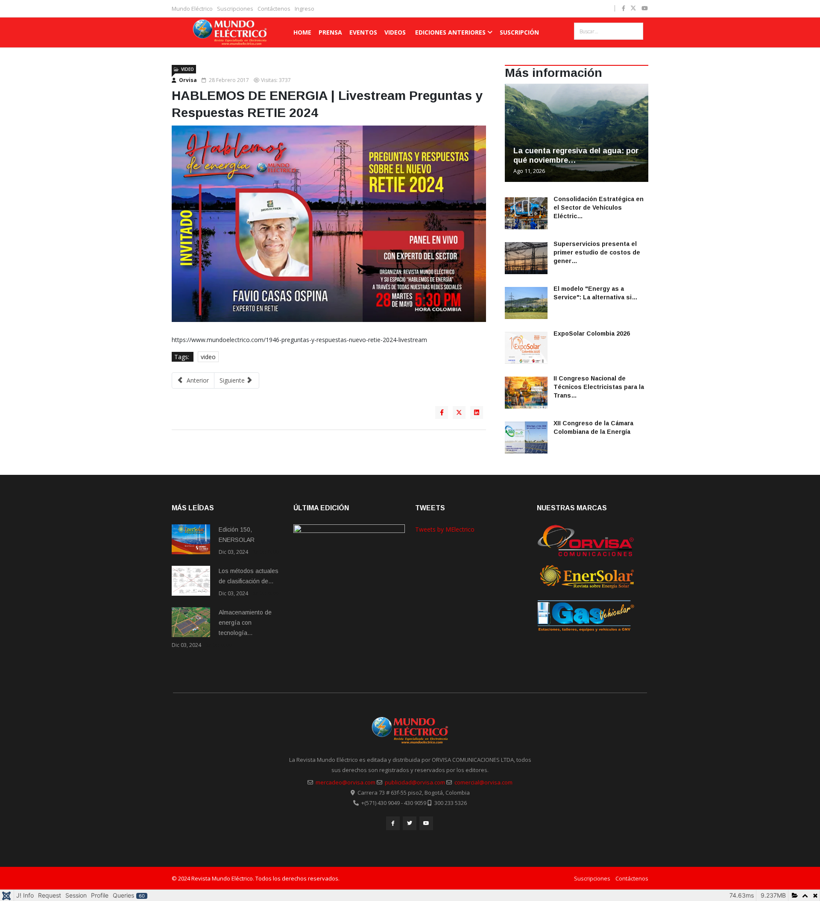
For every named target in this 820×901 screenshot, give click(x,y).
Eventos (363, 32)
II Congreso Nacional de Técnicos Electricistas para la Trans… (599, 387)
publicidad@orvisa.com (415, 782)
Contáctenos (274, 8)
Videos (395, 32)
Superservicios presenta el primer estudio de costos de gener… (597, 252)
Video (187, 69)
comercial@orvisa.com (483, 782)
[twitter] (633, 8)
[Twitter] (409, 823)
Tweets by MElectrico (444, 529)
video (208, 357)
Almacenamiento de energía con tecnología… (245, 622)
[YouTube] (426, 823)
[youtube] (644, 8)
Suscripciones (235, 8)
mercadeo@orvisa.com (345, 782)
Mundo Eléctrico (192, 8)
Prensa (330, 32)
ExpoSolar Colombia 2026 (592, 333)
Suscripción (519, 32)
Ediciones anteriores (450, 32)
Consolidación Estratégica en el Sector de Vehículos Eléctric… (599, 207)
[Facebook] (393, 823)
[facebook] (623, 8)
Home (302, 32)
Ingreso (304, 8)
